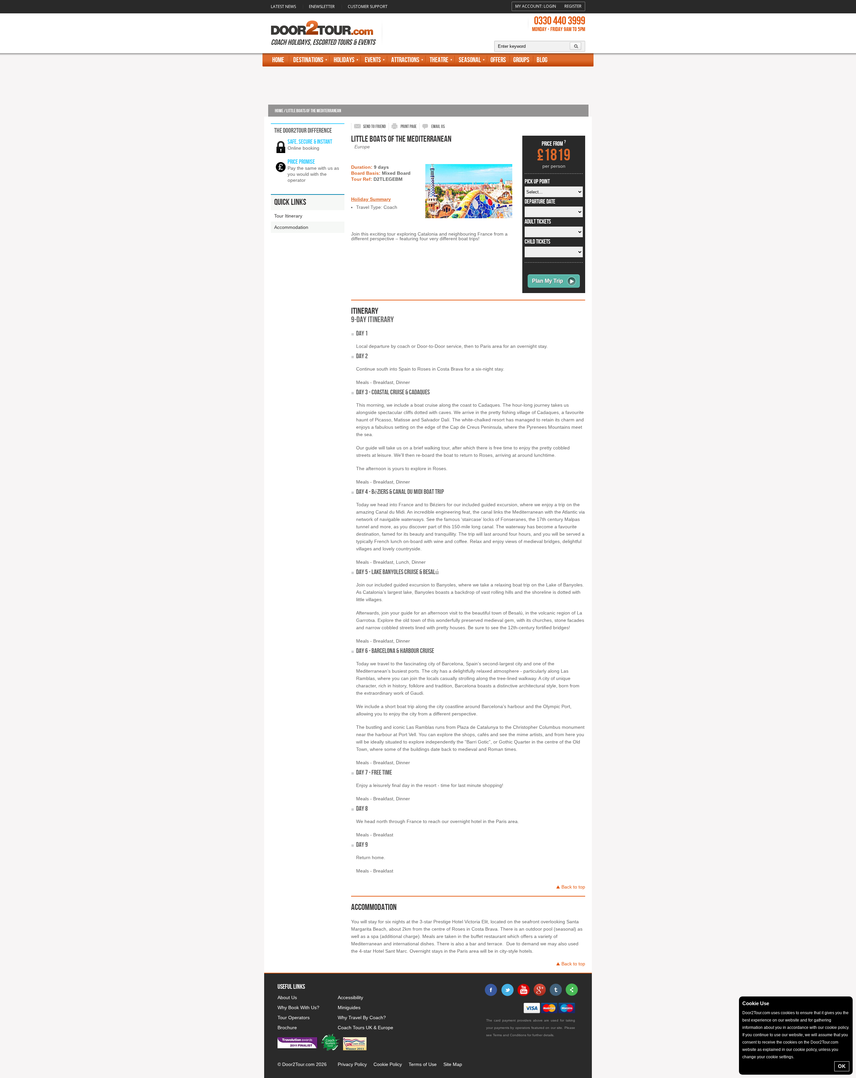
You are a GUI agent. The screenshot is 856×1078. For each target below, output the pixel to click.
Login (550, 6)
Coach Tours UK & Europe (365, 1027)
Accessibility (350, 997)
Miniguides (349, 1007)
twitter (507, 989)
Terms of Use (423, 1064)
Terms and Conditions (509, 1035)
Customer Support (368, 6)
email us (438, 126)
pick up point (537, 182)
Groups (521, 60)
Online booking (303, 148)
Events (373, 60)
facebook (491, 989)
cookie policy (836, 1027)
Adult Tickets (538, 222)
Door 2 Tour (322, 27)
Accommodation (291, 227)
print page (409, 126)
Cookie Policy (387, 1064)
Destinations (308, 60)
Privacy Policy (352, 1064)
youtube (523, 989)
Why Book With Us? (298, 1007)
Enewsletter (322, 6)
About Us (287, 997)
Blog (542, 60)
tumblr (555, 989)
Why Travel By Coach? (362, 1017)
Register (572, 6)
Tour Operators (294, 1017)
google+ (539, 989)
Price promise (301, 161)
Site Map (452, 1064)
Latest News (283, 6)
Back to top (573, 887)
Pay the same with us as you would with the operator (313, 174)
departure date (540, 202)
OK (842, 1066)
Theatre (439, 60)
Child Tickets (537, 242)
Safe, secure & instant (310, 141)
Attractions (405, 60)
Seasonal (470, 60)
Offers (498, 60)
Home (278, 60)
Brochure (287, 1027)
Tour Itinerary (288, 216)
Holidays (344, 60)
